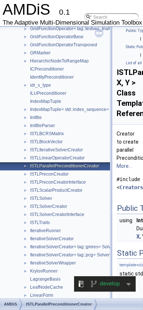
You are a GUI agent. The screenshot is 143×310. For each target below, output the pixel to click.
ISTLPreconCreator (49, 174)
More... (124, 166)
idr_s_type (40, 85)
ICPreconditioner (47, 69)
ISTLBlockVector (46, 141)
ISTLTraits (40, 222)
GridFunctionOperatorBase (57, 36)
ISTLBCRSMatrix (47, 133)
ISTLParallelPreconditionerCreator (64, 166)
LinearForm (41, 295)
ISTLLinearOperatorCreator (57, 158)
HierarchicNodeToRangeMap (59, 61)
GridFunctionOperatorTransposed (63, 44)
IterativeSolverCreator (52, 238)
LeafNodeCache (46, 287)
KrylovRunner (44, 271)
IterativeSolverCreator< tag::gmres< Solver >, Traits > (82, 246)
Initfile (36, 117)
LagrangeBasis (45, 279)
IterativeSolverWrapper (53, 263)
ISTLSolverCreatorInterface (57, 214)
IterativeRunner (45, 230)
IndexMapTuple (45, 101)
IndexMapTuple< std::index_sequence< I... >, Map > (81, 109)
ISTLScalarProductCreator (56, 190)
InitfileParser (42, 125)
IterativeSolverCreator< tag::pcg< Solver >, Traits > (80, 254)
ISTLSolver (41, 198)
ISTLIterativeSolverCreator (56, 149)
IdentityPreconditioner (52, 77)
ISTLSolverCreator (48, 206)
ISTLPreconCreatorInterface (58, 182)
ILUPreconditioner (48, 93)
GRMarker (40, 52)
